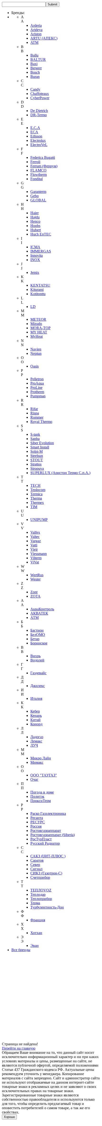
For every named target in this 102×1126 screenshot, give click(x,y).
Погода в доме (42, 792)
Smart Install (39, 447)
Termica (36, 494)
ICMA (35, 247)
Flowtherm (38, 175)
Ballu (34, 55)
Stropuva (37, 468)
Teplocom (37, 490)
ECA (34, 132)
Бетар (34, 639)
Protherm (37, 392)
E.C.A (35, 128)
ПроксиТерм (40, 801)
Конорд (36, 724)
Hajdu (35, 217)
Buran (35, 77)
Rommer (36, 417)
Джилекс (37, 686)
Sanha (35, 439)
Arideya (36, 30)
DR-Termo (38, 115)
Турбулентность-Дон (47, 907)
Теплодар (38, 894)
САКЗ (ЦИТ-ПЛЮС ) (47, 856)
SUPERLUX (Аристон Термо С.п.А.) (60, 473)
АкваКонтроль (42, 609)
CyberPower (39, 98)
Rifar (34, 409)
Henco (35, 221)
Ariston (36, 34)
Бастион (37, 630)
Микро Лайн (40, 758)
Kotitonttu (38, 294)
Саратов (37, 860)
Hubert (35, 230)
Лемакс (36, 741)
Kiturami (37, 290)
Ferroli (35, 162)
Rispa (34, 413)
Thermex (37, 503)
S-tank (35, 434)
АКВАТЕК (39, 613)
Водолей (37, 660)
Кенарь (36, 716)
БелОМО (37, 635)
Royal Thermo (41, 422)
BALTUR (38, 60)
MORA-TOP (40, 328)
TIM (33, 507)
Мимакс (36, 762)
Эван (34, 946)
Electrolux (38, 140)
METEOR (38, 319)
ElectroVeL (38, 145)
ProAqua (37, 383)
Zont (33, 592)
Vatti (33, 545)
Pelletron (37, 379)
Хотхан (36, 933)
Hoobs (35, 226)
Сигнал (36, 869)
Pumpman (38, 396)
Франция (37, 920)
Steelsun (36, 456)
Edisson (36, 136)
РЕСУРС (37, 822)
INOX (35, 260)
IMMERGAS (40, 251)
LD (33, 307)
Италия (36, 698)
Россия (36, 826)
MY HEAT (38, 332)
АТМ (34, 618)
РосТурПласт (41, 839)
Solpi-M (36, 451)
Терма (35, 903)
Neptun (36, 353)
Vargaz (35, 541)
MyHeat (36, 336)
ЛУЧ (34, 745)
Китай (35, 720)
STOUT (36, 460)
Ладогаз (36, 737)
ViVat (34, 562)
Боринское (38, 643)
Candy (35, 89)
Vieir (34, 549)
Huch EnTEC (40, 234)
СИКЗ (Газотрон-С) (46, 873)
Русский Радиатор (45, 843)
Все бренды (20, 950)
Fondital (36, 179)
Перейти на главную (18, 1048)
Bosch (35, 72)
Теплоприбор (41, 899)
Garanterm (38, 192)
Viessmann (38, 554)
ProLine (36, 388)
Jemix (34, 272)
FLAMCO (38, 170)
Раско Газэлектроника (48, 813)
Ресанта (36, 818)
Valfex (35, 532)
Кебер (35, 711)
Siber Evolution (42, 443)
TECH (35, 485)
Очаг (34, 779)
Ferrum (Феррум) (43, 166)
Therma (36, 498)
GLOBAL (38, 200)
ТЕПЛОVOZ (40, 890)
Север (35, 865)
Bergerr (36, 68)
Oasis (34, 366)
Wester (35, 579)
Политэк (37, 796)
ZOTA (35, 596)
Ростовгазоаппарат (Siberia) (52, 835)
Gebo (34, 196)
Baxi (33, 64)
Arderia (36, 25)
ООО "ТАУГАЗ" (43, 775)
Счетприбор (40, 877)
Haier (34, 213)
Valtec (35, 537)
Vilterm (36, 558)
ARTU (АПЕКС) (43, 38)
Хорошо (9, 1117)
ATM (34, 42)
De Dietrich (39, 111)
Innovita (36, 255)
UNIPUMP (39, 520)
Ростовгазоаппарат (45, 831)
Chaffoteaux (39, 94)
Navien (35, 349)
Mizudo (36, 324)
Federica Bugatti (42, 157)
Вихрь (35, 656)
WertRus (36, 575)
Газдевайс (38, 673)
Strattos (36, 464)
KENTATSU (40, 285)
